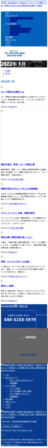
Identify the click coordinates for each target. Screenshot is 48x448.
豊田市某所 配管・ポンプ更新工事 (18, 164)
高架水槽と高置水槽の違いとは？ (17, 237)
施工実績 (9, 37)
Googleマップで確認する (12, 426)
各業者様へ (14, 34)
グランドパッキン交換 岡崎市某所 (18, 212)
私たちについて (11, 15)
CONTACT (9, 58)
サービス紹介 (10, 23)
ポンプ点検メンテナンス (19, 31)
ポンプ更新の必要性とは (12, 91)
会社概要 (13, 21)
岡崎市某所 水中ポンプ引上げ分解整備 (19, 188)
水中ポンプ (22, 203)
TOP (7, 12)
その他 (12, 179)
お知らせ (13, 106)
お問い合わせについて (19, 276)
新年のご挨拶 (7, 285)
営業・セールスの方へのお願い (16, 261)
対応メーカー (10, 39)
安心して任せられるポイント (21, 18)
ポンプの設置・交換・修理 (20, 29)
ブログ (8, 42)
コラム (8, 45)
